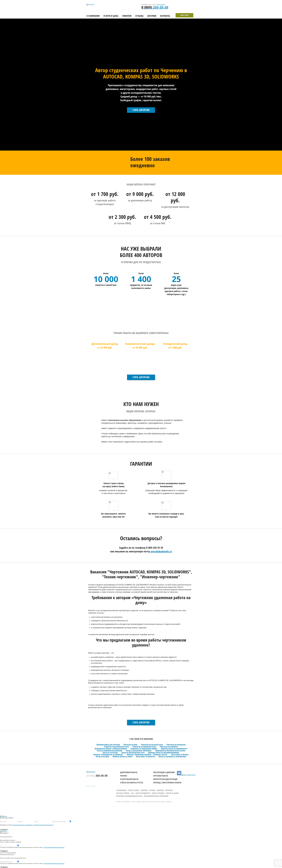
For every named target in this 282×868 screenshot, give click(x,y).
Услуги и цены (110, 15)
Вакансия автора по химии (122, 756)
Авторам (151, 15)
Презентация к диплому (164, 772)
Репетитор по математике (176, 744)
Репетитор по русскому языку (152, 744)
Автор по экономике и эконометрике (172, 756)
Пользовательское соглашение (156, 796)
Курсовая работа (160, 775)
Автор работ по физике (179, 754)
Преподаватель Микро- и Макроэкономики (111, 748)
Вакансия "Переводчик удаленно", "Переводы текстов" (147, 754)
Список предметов (142, 793)
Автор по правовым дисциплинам (109, 750)
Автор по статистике (110, 752)
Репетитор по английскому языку (116, 746)
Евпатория (161, 4)
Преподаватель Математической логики (170, 750)
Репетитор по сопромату (169, 746)
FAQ (132, 793)
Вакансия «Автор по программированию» (163, 752)
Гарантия (126, 15)
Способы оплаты (123, 793)
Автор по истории (102, 756)
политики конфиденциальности (44, 825)
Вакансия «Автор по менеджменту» (174, 748)
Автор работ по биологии (145, 756)
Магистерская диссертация (165, 779)
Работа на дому (172, 793)
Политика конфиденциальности (129, 796)
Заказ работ (184, 15)
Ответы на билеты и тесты (131, 782)
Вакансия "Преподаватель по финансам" (108, 754)
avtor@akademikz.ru (161, 551)
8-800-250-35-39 (154, 547)
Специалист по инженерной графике (144, 748)
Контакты (165, 15)
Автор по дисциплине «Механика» (139, 750)
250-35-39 (154, 7)
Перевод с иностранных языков (167, 782)
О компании (93, 15)
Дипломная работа (128, 772)
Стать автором (141, 110)
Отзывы (139, 15)
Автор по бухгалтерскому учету (133, 752)
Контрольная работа (129, 779)
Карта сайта (90, 786)
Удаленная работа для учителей (108, 744)
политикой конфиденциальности (54, 847)
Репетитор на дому (130, 744)
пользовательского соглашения (22, 825)
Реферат (123, 775)
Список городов (157, 793)
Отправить (4, 829)
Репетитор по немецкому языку (144, 746)
